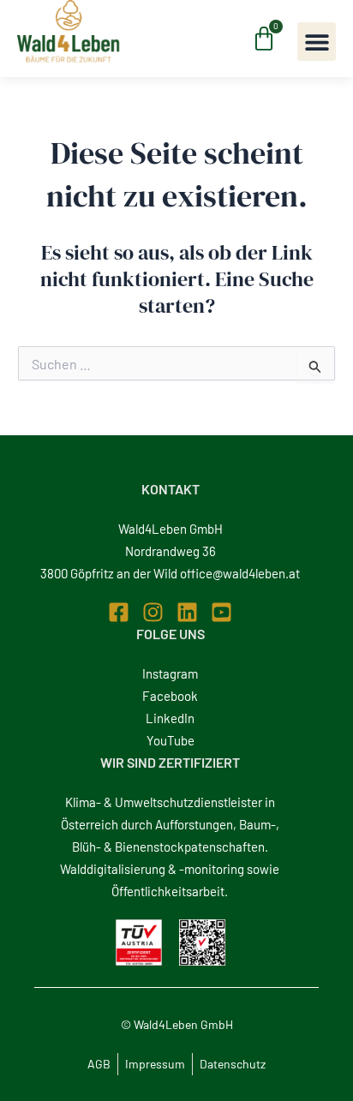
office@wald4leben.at (240, 573)
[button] (316, 41)
